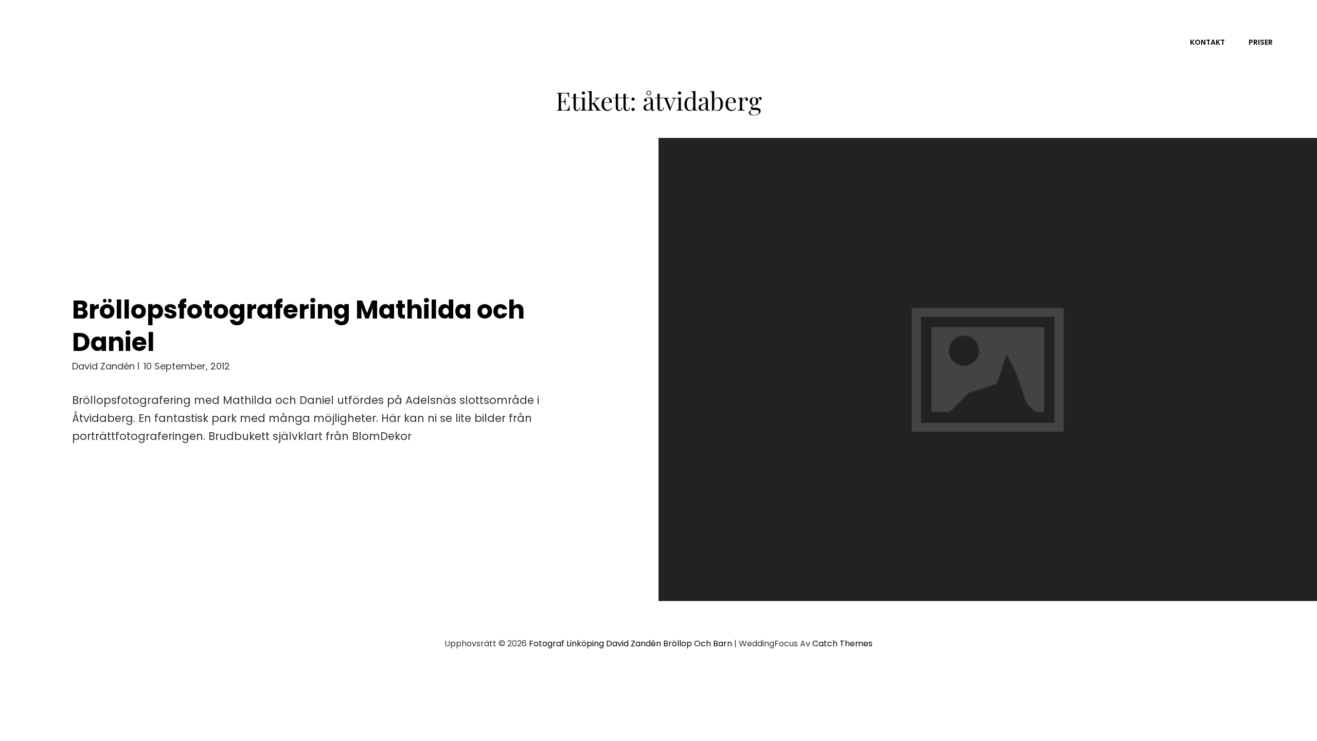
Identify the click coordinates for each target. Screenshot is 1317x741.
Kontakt (1207, 42)
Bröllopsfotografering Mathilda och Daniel (298, 326)
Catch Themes (842, 643)
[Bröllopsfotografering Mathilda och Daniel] (987, 369)
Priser (1261, 42)
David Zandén (103, 366)
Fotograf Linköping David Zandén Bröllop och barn (630, 643)
